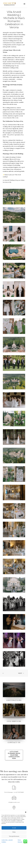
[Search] (19, 4)
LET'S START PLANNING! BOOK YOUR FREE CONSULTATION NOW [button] (14, 755)
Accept (14, 828)
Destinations (14, 700)
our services (14, 721)
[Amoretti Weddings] (9, 4)
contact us (14, 742)
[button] (25, 812)
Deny (14, 832)
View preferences (14, 836)
